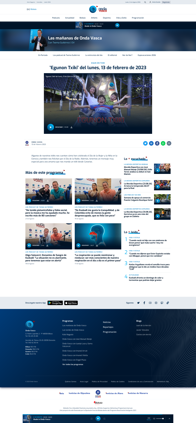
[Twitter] (145, 143)
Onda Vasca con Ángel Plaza (74, 360)
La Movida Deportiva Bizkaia (136, 164)
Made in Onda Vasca (93, 26)
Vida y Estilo (121, 18)
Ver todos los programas (72, 364)
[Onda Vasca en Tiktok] (167, 302)
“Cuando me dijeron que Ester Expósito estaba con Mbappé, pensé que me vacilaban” (149, 254)
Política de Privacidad (99, 382)
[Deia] (62, 393)
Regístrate (166, 2)
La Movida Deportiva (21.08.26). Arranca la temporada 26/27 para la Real (138, 186)
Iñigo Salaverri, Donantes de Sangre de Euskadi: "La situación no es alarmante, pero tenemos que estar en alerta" (46, 258)
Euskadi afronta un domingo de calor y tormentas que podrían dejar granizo (146, 278)
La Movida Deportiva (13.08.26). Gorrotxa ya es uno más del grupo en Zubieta (138, 214)
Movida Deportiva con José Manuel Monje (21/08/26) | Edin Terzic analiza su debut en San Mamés (138, 170)
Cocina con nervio (143, 334)
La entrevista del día (93, 55)
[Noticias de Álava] (114, 393)
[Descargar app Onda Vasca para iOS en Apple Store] (71, 303)
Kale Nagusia (67, 334)
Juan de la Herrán (143, 325)
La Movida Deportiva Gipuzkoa (137, 181)
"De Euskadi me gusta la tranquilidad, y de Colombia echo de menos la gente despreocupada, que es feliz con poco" (97, 213)
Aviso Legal (84, 382)
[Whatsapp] (163, 143)
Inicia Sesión (156, 2)
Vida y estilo (134, 238)
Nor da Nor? (127, 55)
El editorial (112, 55)
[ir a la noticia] (48, 191)
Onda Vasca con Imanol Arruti (74, 351)
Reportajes (108, 327)
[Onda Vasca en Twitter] (138, 302)
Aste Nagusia (31, 2)
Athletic (94, 18)
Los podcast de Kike (132, 195)
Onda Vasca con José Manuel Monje (77, 339)
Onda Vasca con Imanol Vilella (75, 355)
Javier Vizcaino (142, 330)
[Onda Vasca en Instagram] (156, 302)
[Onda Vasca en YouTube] (150, 302)
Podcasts (56, 18)
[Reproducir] (117, 25)
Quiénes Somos (70, 382)
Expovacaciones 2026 (147, 55)
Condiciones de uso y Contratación (140, 382)
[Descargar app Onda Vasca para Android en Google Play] (55, 303)
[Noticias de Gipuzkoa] (79, 393)
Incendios (39, 2)
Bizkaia (83, 18)
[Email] (169, 143)
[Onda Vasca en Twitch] (161, 302)
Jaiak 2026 (47, 2)
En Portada (43, 55)
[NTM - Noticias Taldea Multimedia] (98, 393)
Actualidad (69, 18)
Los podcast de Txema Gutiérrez (66, 55)
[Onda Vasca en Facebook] (144, 302)
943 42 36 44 (33, 343)
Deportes (107, 18)
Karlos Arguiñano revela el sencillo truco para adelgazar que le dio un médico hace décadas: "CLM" (149, 266)
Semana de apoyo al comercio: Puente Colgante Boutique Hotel (138, 198)
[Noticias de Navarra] (138, 393)
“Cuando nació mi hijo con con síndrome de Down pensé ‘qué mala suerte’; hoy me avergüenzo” (148, 242)
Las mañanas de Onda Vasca (74, 325)
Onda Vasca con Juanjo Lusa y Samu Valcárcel (77, 344)
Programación (138, 18)
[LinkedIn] (151, 143)
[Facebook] (157, 143)
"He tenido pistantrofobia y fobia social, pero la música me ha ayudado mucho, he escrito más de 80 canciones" (47, 213)
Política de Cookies (118, 382)
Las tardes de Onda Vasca (73, 330)
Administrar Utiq (163, 382)
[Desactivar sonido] (154, 419)
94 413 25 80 (33, 336)
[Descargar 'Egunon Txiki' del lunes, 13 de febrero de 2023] (71, 127)
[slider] (163, 418)
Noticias (107, 322)
